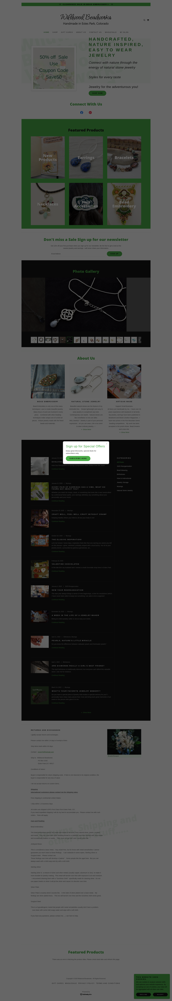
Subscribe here (78, 458)
